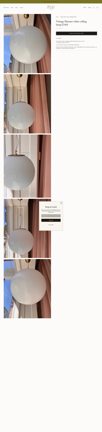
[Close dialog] (61, 203)
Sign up (51, 220)
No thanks (51, 224)
